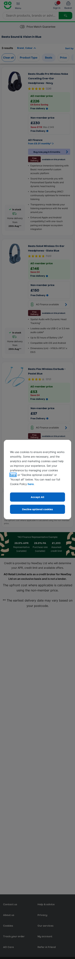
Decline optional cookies (37, 509)
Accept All (37, 497)
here (13, 474)
